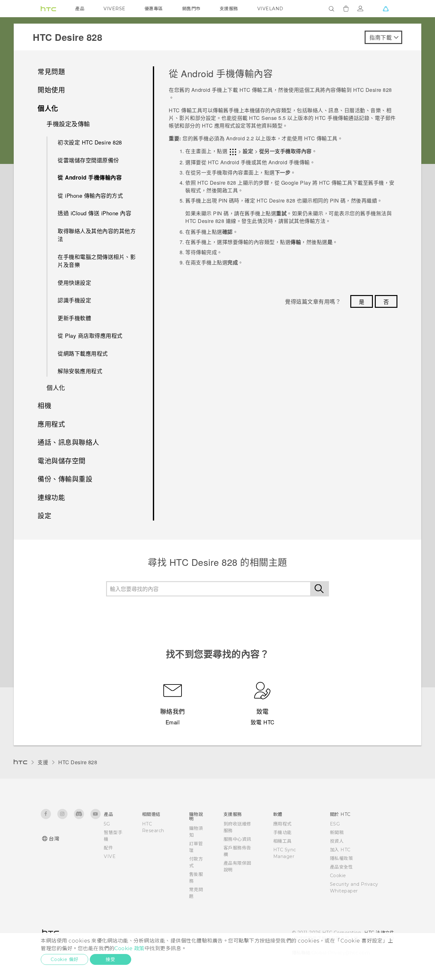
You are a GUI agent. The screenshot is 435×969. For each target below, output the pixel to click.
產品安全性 (341, 867)
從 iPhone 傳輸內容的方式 (90, 195)
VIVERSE (114, 8)
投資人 (337, 841)
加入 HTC (340, 850)
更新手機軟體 (74, 318)
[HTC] (48, 8)
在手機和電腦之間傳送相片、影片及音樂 (97, 261)
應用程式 (282, 824)
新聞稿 (337, 832)
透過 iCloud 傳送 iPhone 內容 (94, 213)
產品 (79, 8)
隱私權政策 (341, 858)
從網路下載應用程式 (83, 353)
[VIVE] (385, 8)
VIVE (110, 856)
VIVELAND (270, 8)
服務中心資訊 (237, 839)
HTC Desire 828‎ (77, 762)
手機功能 (282, 832)
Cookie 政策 (129, 948)
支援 (43, 762)
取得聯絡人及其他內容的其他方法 (97, 235)
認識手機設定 (74, 300)
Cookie (338, 875)
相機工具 (282, 841)
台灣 (54, 839)
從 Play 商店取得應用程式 (90, 335)
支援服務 (229, 8)
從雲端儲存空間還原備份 (88, 160)
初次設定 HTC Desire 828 (90, 142)
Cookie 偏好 (64, 959)
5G (107, 824)
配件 (108, 848)
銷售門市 (191, 8)
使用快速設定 (74, 282)
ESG (335, 824)
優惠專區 (154, 8)
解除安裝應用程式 (80, 371)
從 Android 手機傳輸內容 (90, 177)
